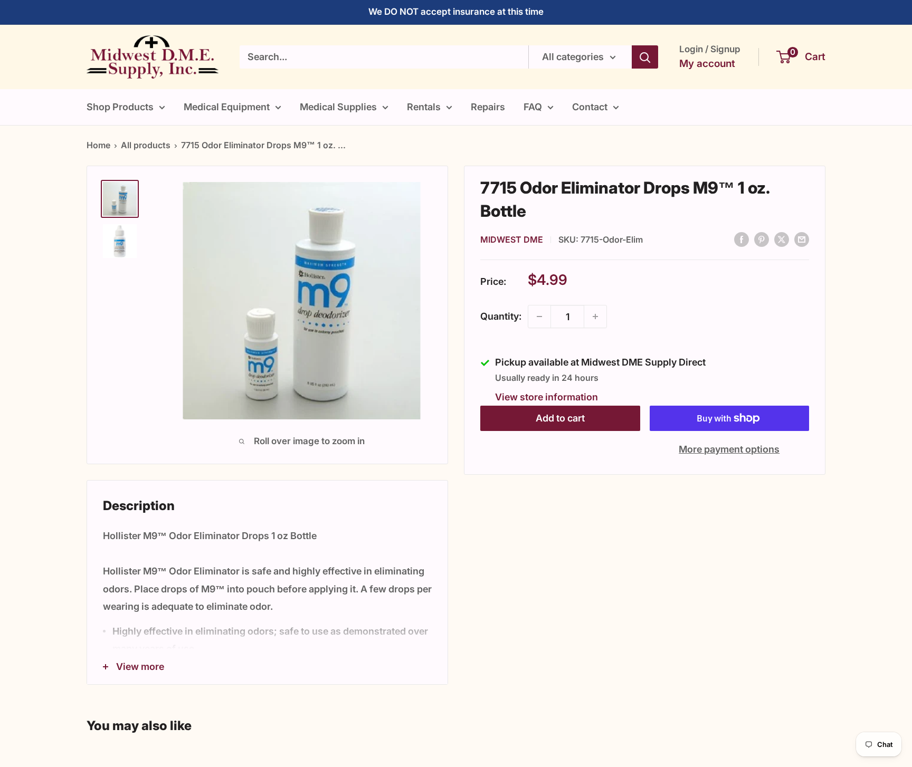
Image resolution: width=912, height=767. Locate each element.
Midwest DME (511, 239)
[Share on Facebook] (741, 239)
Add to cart (560, 418)
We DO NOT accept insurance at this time (456, 11)
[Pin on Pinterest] (761, 239)
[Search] (645, 57)
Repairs (488, 106)
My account (707, 63)
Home (98, 145)
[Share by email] (801, 239)
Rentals (424, 106)
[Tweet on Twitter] (781, 239)
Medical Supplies (338, 106)
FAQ (533, 106)
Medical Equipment (227, 106)
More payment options (729, 449)
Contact (589, 106)
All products (145, 145)
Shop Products (120, 106)
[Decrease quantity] (539, 316)
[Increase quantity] (595, 316)
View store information (546, 396)
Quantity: (500, 316)
